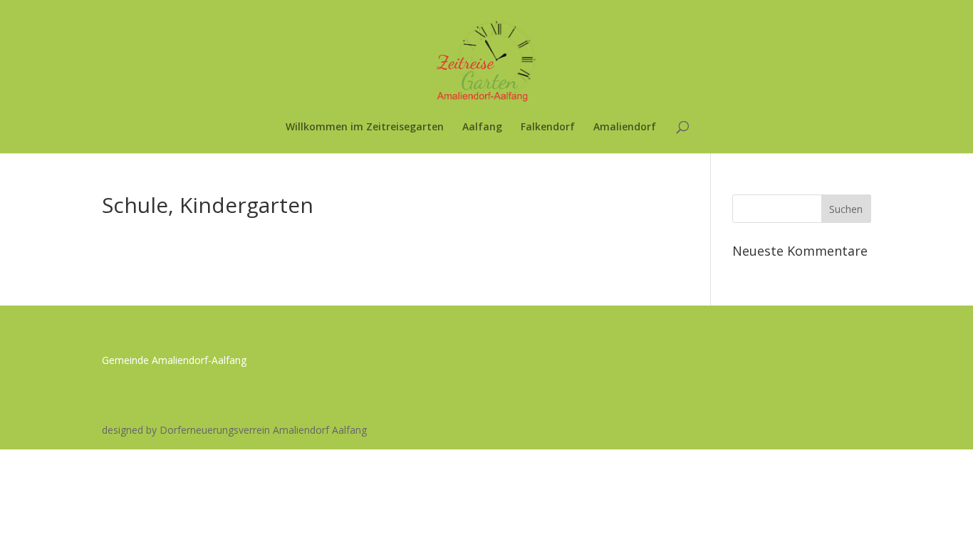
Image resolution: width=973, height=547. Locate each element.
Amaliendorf (624, 127)
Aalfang (482, 127)
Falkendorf (548, 127)
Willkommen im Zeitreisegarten (365, 127)
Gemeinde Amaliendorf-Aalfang (174, 360)
